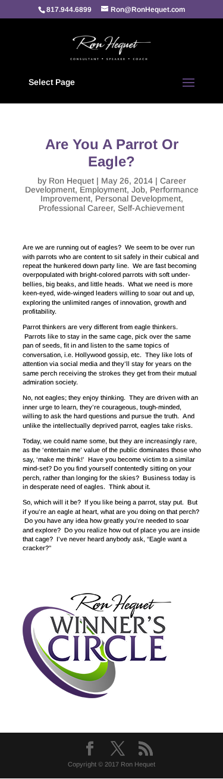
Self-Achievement (151, 208)
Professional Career (76, 208)
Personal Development (138, 198)
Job (138, 189)
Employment (103, 189)
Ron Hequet (71, 180)
